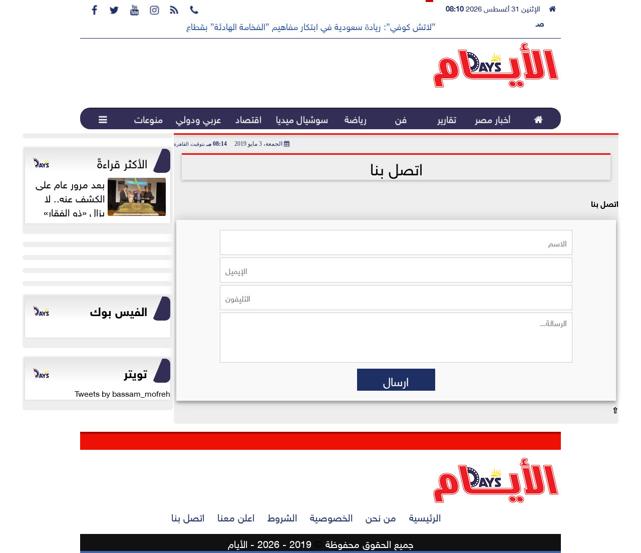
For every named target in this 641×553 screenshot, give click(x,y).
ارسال (396, 379)
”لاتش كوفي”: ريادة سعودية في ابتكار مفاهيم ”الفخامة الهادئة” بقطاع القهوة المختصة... (278, 25)
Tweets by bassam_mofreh (122, 393)
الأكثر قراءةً (122, 162)
